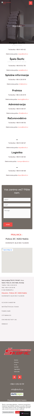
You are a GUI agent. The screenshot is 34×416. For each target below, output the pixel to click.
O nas (15, 364)
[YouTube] (20, 377)
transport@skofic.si (23, 161)
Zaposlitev (17, 369)
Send (8, 224)
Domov (16, 360)
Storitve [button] (16, 362)
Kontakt (16, 367)
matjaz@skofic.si (23, 54)
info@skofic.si (23, 84)
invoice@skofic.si (23, 127)
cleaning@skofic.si (23, 99)
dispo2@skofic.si (23, 175)
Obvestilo (17, 371)
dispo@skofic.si (23, 147)
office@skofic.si (23, 113)
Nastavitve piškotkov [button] (8, 412)
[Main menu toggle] (30, 3)
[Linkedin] (14, 377)
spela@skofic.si (23, 70)
